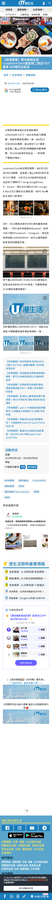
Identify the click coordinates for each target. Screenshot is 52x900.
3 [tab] (25, 17)
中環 (23, 466)
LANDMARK (40, 480)
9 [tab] (25, 21)
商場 (22, 486)
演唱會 (8, 9)
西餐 (37, 491)
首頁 (5, 75)
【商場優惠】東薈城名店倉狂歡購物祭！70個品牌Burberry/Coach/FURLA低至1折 (25, 422)
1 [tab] (19, 17)
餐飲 (7, 497)
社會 (17, 849)
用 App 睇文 (41, 89)
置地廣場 (32, 466)
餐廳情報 (31, 75)
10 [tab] (28, 21)
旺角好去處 (7, 849)
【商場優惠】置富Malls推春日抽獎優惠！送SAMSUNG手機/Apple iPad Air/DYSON (25, 434)
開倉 (22, 841)
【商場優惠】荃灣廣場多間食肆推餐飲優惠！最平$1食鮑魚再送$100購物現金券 (25, 376)
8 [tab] (22, 21)
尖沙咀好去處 (33, 841)
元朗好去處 (24, 845)
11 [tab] (31, 21)
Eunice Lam (14, 83)
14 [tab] (28, 24)
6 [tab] (33, 17)
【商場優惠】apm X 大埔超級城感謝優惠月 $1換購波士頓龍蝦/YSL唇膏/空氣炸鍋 (25, 411)
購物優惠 (9, 486)
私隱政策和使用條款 (37, 880)
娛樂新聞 (35, 14)
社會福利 (6, 852)
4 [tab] (28, 17)
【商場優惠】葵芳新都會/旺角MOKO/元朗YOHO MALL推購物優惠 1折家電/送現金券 (25, 365)
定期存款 (47, 14)
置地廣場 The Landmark (17, 491)
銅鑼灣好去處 (8, 845)
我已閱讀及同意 (26, 888)
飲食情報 (17, 75)
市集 (15, 841)
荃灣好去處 (38, 845)
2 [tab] (22, 17)
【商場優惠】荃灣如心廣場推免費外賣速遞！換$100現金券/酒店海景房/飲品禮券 (25, 399)
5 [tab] (31, 17)
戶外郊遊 (38, 849)
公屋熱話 (24, 14)
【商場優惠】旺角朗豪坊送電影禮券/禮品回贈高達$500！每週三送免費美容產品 (25, 388)
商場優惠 (9, 480)
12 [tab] (33, 21)
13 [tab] (25, 24)
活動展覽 (6, 841)
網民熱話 (6, 861)
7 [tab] (19, 21)
